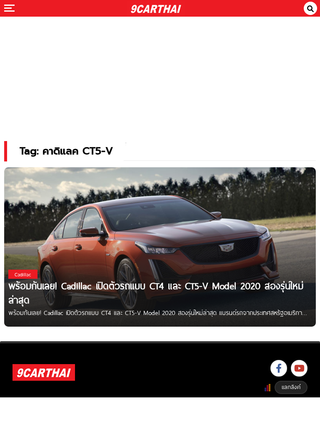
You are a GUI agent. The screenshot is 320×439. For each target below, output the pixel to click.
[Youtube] (299, 368)
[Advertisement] (160, 73)
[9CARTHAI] (156, 8)
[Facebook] (278, 368)
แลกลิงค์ (291, 387)
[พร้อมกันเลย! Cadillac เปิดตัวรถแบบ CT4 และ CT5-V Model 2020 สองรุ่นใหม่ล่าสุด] (160, 246)
